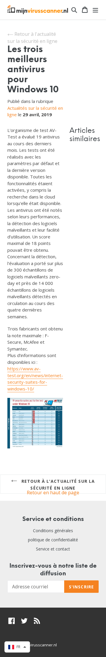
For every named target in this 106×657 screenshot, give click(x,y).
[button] (17, 647)
